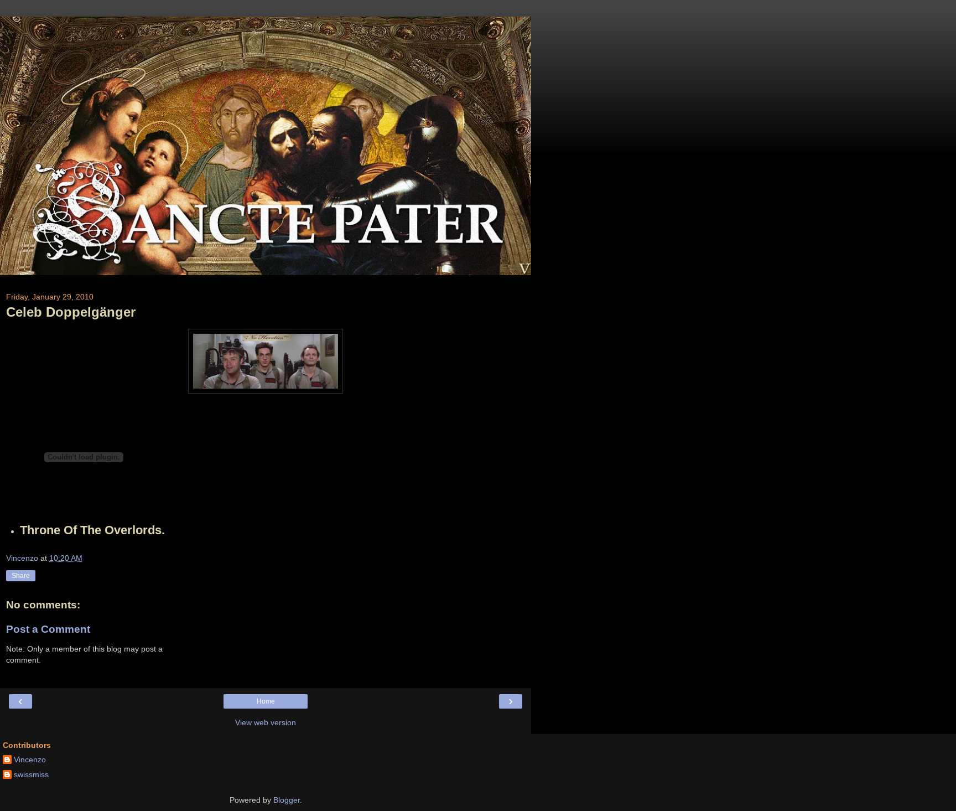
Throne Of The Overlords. (92, 530)
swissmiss (31, 774)
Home (266, 701)
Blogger (286, 799)
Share (21, 576)
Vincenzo (30, 759)
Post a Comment (48, 629)
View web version (265, 722)
